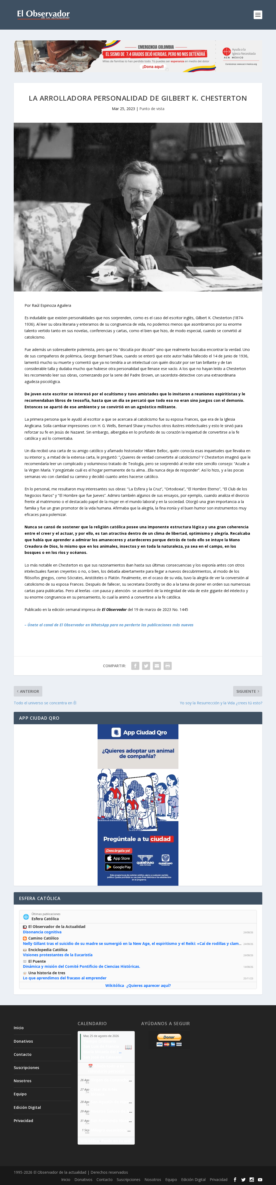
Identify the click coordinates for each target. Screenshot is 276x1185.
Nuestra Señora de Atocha (115, 1111)
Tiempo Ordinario (99, 1041)
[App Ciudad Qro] (138, 805)
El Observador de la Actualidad (56, 926)
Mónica (97, 1094)
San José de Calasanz (102, 1057)
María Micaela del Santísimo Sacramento (121, 1051)
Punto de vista (151, 108)
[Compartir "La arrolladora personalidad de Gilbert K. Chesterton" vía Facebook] (135, 665)
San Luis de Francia (101, 1046)
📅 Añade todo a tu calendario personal (106, 1068)
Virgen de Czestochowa (112, 1079)
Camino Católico (43, 938)
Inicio (19, 1027)
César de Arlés (104, 1089)
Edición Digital (27, 1107)
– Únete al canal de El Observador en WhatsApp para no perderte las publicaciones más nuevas (109, 624)
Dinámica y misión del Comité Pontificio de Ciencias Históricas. (81, 966)
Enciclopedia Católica (47, 949)
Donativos (23, 1041)
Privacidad (23, 1120)
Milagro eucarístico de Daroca (118, 1130)
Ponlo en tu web (116, 1140)
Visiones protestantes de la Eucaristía (57, 954)
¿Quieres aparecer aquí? (148, 985)
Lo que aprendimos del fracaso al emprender (64, 977)
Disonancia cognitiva (42, 931)
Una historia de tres (46, 972)
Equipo (20, 1093)
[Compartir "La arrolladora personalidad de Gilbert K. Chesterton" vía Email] (156, 665)
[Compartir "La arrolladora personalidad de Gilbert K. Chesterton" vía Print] (167, 665)
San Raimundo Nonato (112, 1120)
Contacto (23, 1054)
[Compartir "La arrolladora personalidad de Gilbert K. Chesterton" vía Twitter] (146, 665)
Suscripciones (26, 1067)
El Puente (37, 961)
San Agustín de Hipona (112, 1101)
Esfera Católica (45, 918)
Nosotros (22, 1080)
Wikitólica (114, 985)
